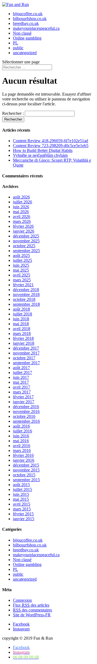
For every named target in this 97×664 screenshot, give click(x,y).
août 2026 (21, 197)
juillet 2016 (22, 431)
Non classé (22, 33)
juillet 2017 (22, 372)
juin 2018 (21, 319)
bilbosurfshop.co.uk (30, 18)
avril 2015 (21, 504)
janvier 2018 (23, 343)
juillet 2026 (22, 202)
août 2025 (21, 255)
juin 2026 (21, 206)
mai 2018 (21, 323)
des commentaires (32, 610)
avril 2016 (21, 445)
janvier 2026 (23, 231)
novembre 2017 (26, 353)
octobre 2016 (24, 416)
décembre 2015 (26, 465)
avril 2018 (21, 328)
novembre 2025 (26, 241)
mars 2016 (22, 450)
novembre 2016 (26, 411)
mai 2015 (21, 499)
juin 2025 (21, 265)
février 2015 (23, 514)
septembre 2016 (26, 421)
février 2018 (23, 338)
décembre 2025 (26, 236)
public (18, 47)
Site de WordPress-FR (32, 615)
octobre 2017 (24, 358)
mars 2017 (22, 392)
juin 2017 (21, 377)
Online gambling (27, 38)
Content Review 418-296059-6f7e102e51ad (50, 140)
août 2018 (21, 309)
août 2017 (21, 367)
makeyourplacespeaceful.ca (36, 28)
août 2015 (21, 484)
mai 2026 (21, 211)
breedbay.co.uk (26, 23)
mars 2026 (22, 221)
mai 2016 (21, 440)
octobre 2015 (24, 475)
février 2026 (23, 226)
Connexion (22, 600)
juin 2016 (21, 436)
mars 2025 (22, 280)
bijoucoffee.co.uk (28, 13)
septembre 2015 (26, 479)
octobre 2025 (24, 245)
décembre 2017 (26, 348)
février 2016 (23, 455)
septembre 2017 (26, 362)
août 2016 (21, 426)
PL (15, 43)
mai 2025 (21, 270)
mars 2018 (22, 333)
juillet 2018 (22, 314)
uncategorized (25, 52)
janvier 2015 (23, 518)
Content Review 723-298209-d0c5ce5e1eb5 (50, 145)
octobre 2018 (24, 299)
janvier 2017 (23, 401)
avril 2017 (21, 387)
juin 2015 (21, 494)
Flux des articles (31, 605)
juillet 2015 (22, 489)
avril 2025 (21, 275)
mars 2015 (22, 509)
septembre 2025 (26, 250)
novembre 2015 (26, 470)
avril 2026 (21, 216)
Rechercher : (13, 113)
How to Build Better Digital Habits (42, 150)
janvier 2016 (23, 460)
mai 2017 (21, 382)
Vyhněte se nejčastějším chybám (40, 155)
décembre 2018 (26, 289)
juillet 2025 (22, 260)
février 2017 (23, 397)
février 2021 (23, 284)
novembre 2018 (26, 294)
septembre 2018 (26, 304)
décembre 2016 (26, 406)
